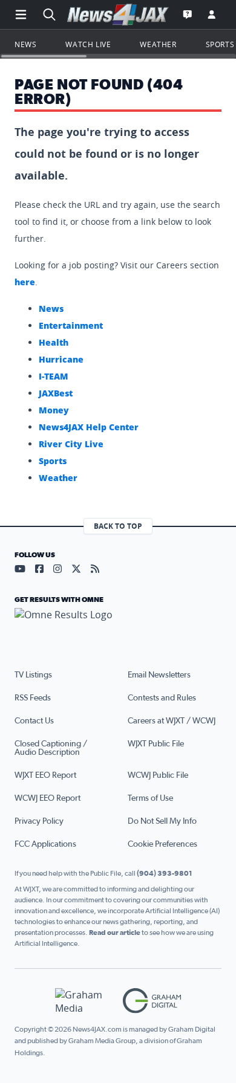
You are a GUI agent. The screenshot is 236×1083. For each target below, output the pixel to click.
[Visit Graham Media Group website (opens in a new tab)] (84, 1001)
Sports (220, 44)
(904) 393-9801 (164, 873)
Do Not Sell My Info (162, 821)
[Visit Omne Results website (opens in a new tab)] (118, 625)
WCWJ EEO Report (47, 798)
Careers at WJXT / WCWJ (171, 721)
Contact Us (34, 721)
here (25, 282)
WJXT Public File (156, 744)
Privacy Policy (39, 821)
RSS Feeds (33, 698)
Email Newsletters (159, 675)
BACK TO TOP (118, 526)
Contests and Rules (162, 698)
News (25, 44)
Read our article (114, 932)
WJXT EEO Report (45, 775)
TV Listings (33, 675)
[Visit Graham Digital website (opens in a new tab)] (152, 1001)
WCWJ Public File (158, 775)
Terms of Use (150, 798)
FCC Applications (45, 844)
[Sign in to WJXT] (211, 14)
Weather (158, 44)
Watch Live (88, 44)
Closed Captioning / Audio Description (51, 748)
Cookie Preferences (162, 844)
